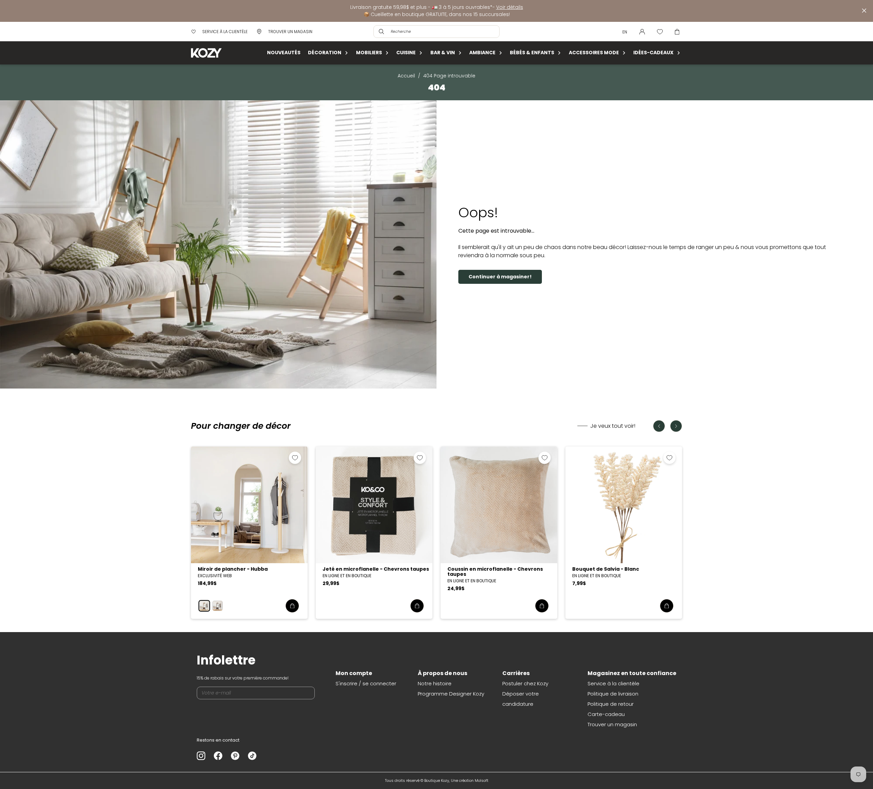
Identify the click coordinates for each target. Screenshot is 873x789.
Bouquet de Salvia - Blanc (605, 569)
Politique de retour (611, 703)
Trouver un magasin (612, 724)
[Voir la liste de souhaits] (660, 31)
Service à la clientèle (613, 683)
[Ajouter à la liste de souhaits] (295, 458)
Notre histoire (435, 683)
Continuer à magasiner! (500, 276)
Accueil (406, 75)
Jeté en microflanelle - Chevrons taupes (376, 569)
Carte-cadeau (606, 714)
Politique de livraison (613, 693)
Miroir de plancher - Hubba (233, 569)
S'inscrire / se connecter (366, 683)
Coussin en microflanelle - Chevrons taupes (495, 572)
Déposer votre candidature (520, 698)
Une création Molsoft (469, 780)
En (624, 32)
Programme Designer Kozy (451, 693)
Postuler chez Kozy (525, 683)
